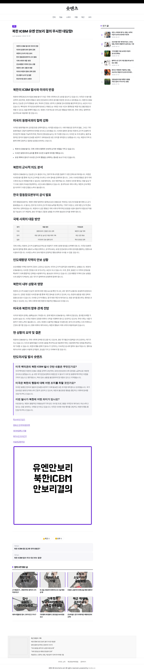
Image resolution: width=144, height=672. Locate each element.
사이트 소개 (61, 662)
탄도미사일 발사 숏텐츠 (24, 79)
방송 (60, 17)
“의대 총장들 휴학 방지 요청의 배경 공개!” (42, 648)
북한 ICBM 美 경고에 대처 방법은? (27, 549)
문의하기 (83, 662)
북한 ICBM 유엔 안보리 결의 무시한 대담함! (43, 642)
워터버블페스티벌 (19, 431)
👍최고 (46, 539)
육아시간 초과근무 (20, 436)
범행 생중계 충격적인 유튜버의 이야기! (41, 645)
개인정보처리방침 (73, 662)
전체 (54, 17)
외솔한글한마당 (19, 442)
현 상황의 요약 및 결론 (23, 75)
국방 (14, 26)
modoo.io (91, 668)
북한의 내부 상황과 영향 (24, 68)
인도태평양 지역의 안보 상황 (25, 64)
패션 (82, 17)
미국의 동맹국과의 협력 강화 (25, 50)
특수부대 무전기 (19, 419)
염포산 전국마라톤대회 (21, 425)
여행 (76, 17)
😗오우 (58, 539)
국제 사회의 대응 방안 (23, 61)
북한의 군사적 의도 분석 (24, 53)
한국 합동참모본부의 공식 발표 (26, 57)
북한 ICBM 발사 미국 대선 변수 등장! (28, 558)
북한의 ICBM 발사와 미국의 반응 (27, 46)
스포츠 (68, 17)
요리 (89, 17)
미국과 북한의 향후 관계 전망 (26, 72)
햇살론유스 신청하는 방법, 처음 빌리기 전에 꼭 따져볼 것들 (47, 655)
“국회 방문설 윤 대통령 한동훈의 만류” (41, 651)
